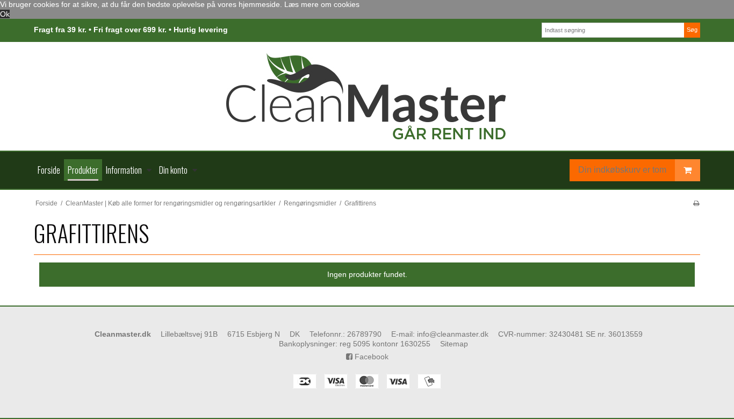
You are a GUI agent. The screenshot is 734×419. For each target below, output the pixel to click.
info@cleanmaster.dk (452, 334)
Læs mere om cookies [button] (321, 4)
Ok (5, 14)
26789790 (364, 334)
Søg (692, 29)
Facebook (370, 356)
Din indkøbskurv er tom (622, 169)
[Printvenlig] (696, 203)
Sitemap (454, 343)
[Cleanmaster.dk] (367, 96)
